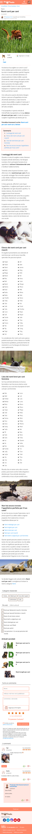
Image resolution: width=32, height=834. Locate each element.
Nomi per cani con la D (23, 654)
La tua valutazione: (16, 716)
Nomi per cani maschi (11, 533)
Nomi (18, 6)
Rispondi (4, 766)
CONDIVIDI (24, 3)
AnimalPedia (4, 6)
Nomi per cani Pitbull (10, 625)
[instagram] (11, 820)
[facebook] (4, 820)
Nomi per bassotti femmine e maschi (14, 613)
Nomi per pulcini (8, 628)
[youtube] (15, 820)
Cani (4, 62)
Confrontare (12, 599)
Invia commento (23, 724)
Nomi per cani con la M (23, 644)
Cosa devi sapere (23, 596)
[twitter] (8, 820)
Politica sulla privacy (7, 832)
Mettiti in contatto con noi (9, 830)
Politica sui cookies (18, 832)
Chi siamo (22, 827)
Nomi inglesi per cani (10, 527)
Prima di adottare (12, 6)
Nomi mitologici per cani (11, 524)
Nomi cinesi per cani (10, 530)
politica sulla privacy (7, 725)
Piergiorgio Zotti (8, 17)
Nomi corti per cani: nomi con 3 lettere (15, 123)
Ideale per (13, 596)
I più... (20, 599)
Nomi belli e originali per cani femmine (16, 535)
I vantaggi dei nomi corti (13, 133)
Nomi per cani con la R (23, 663)
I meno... (5, 596)
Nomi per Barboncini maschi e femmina (15, 610)
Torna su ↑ (16, 809)
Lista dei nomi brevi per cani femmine (14, 141)
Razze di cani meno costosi (12, 616)
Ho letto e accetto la (8, 724)
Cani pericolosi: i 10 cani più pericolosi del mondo (16, 632)
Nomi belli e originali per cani (12, 619)
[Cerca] (29, 2)
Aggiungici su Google (24, 56)
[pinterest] (18, 820)
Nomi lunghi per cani (23, 672)
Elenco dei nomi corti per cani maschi (14, 137)
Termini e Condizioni (21, 830)
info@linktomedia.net (8, 738)
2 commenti (3, 14)
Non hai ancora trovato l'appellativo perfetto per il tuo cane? (16, 146)
